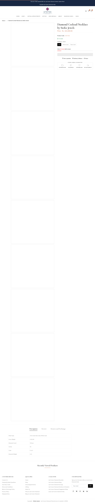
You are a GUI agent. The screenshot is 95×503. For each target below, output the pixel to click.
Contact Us (5, 480)
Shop (26, 482)
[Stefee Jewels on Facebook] (73, 491)
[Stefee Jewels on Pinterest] (76, 491)
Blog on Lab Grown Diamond (32, 494)
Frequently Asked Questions (9, 482)
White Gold (65, 44)
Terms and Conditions (7, 487)
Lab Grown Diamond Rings (55, 482)
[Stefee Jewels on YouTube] (83, 491)
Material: (61, 41)
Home (26, 480)
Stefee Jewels (36, 501)
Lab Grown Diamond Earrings (56, 484)
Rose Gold (73, 44)
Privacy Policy (5, 491)
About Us (27, 489)
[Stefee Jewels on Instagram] (80, 491)
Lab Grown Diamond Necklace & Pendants (59, 487)
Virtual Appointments (30, 484)
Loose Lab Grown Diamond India (56, 491)
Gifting (27, 487)
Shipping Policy (6, 494)
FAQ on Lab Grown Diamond (32, 491)
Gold (59, 44)
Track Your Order (6, 484)
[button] (75, 54)
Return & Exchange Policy (8, 489)
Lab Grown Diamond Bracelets (56, 480)
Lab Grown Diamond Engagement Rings (58, 489)
